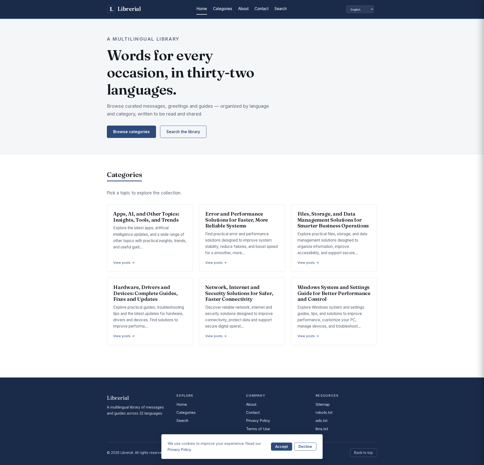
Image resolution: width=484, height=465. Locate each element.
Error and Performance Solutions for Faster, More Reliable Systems (236, 220)
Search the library (183, 131)
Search (281, 8)
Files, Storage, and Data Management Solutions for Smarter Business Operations (333, 220)
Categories (222, 8)
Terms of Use (258, 429)
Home (201, 8)
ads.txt (321, 420)
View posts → (124, 262)
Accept (281, 446)
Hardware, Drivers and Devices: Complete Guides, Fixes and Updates (145, 293)
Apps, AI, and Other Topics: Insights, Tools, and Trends (146, 217)
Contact (261, 8)
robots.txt (324, 412)
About (243, 8)
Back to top (363, 453)
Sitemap (323, 404)
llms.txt (322, 429)
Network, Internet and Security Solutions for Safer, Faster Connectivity (239, 293)
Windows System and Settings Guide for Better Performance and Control (334, 293)
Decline (305, 446)
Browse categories (131, 131)
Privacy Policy (258, 420)
